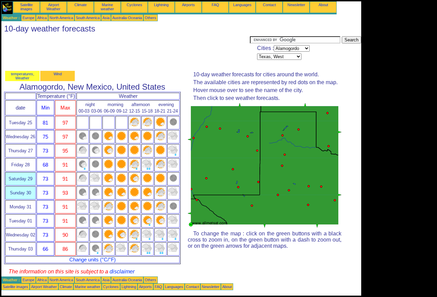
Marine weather (107, 7)
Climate (80, 5)
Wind (58, 74)
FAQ (215, 5)
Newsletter (296, 5)
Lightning (161, 5)
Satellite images (26, 7)
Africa (42, 18)
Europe (28, 18)
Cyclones (134, 5)
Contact (269, 5)
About (323, 5)
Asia (106, 18)
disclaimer (122, 271)
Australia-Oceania (127, 18)
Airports (188, 5)
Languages (242, 5)
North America (61, 18)
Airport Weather (53, 7)
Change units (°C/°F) (92, 259)
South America (88, 18)
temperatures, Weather (22, 76)
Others (150, 18)
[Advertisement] (125, 51)
